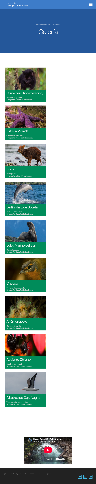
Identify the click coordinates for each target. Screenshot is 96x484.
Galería (56, 25)
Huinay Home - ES (43, 25)
